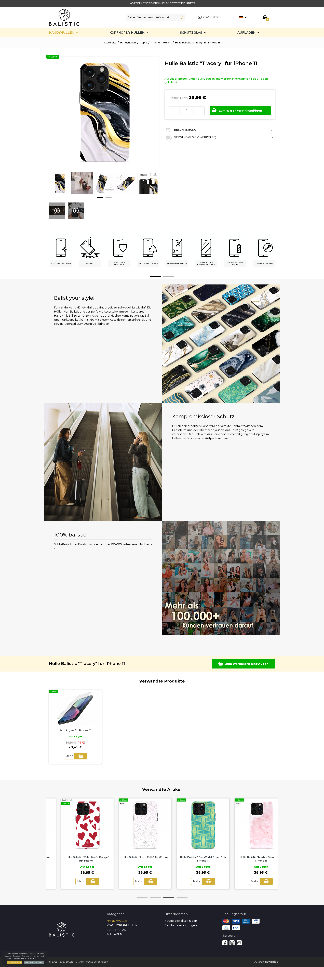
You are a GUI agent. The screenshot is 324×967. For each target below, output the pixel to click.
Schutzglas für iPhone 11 (75, 730)
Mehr (69, 756)
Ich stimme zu (14, 962)
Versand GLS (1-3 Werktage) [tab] (194, 137)
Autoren (259, 961)
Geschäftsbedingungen (181, 925)
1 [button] (100, 197)
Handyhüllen (61, 32)
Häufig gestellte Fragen (181, 920)
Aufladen (246, 32)
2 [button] (108, 197)
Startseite (110, 42)
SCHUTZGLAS (191, 32)
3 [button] (168, 897)
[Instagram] (232, 942)
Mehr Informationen (34, 962)
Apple (143, 42)
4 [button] (182, 897)
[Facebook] (224, 942)
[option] (60, 185)
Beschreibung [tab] (184, 129)
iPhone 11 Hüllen (161, 42)
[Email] (239, 942)
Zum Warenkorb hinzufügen (240, 110)
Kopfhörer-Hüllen (127, 32)
